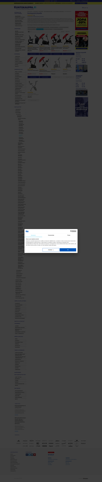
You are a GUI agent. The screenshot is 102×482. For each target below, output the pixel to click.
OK (68, 249)
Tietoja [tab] (68, 235)
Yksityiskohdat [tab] (51, 235)
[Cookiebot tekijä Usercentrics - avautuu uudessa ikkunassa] (71, 231)
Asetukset (50, 249)
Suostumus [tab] (33, 235)
